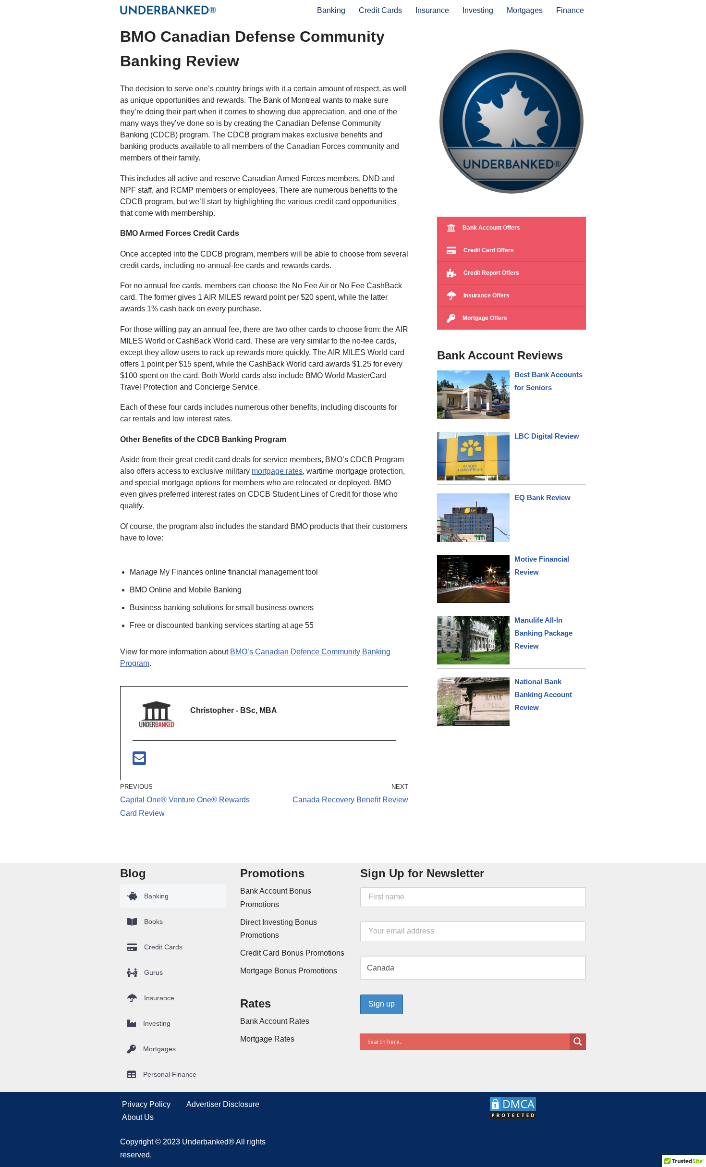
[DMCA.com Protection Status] (513, 1117)
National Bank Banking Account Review (543, 694)
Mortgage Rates (267, 1039)
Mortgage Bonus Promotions (288, 971)
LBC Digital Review (546, 436)
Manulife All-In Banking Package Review (543, 633)
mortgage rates (277, 471)
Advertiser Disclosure (222, 1104)
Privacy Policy (146, 1104)
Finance (570, 10)
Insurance (432, 10)
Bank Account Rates (274, 1021)
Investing (478, 10)
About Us (138, 1117)
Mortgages (525, 10)
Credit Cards (380, 10)
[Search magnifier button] (578, 1041)
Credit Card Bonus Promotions (292, 953)
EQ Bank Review (542, 497)
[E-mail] (139, 761)
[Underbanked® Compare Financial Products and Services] (168, 10)
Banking (331, 10)
